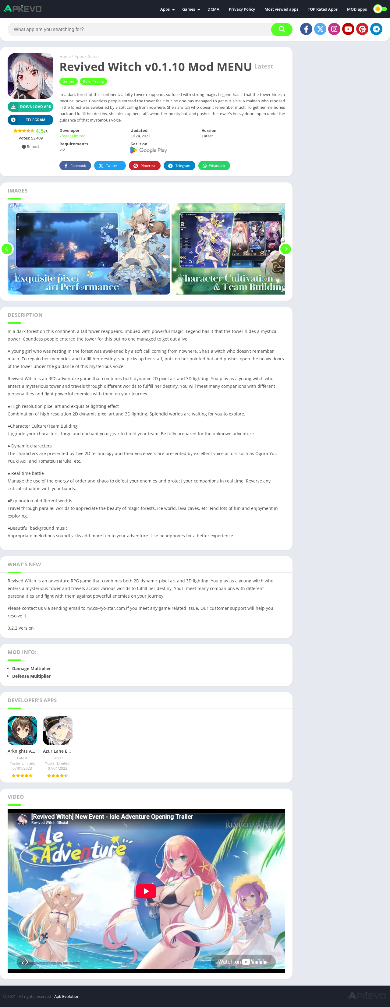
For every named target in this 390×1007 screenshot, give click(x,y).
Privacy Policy (242, 9)
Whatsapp (217, 165)
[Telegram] (376, 29)
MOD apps (357, 9)
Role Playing (93, 81)
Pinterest (148, 165)
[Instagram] (334, 29)
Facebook (78, 165)
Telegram (183, 165)
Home (65, 56)
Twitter (111, 165)
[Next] (285, 249)
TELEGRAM (35, 119)
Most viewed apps (281, 9)
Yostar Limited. (73, 136)
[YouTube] (348, 29)
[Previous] (7, 249)
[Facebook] (306, 29)
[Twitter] (320, 29)
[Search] (281, 29)
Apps (165, 9)
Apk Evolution (67, 996)
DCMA (213, 9)
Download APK (35, 106)
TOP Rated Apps (323, 9)
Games (188, 9)
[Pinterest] (362, 29)
